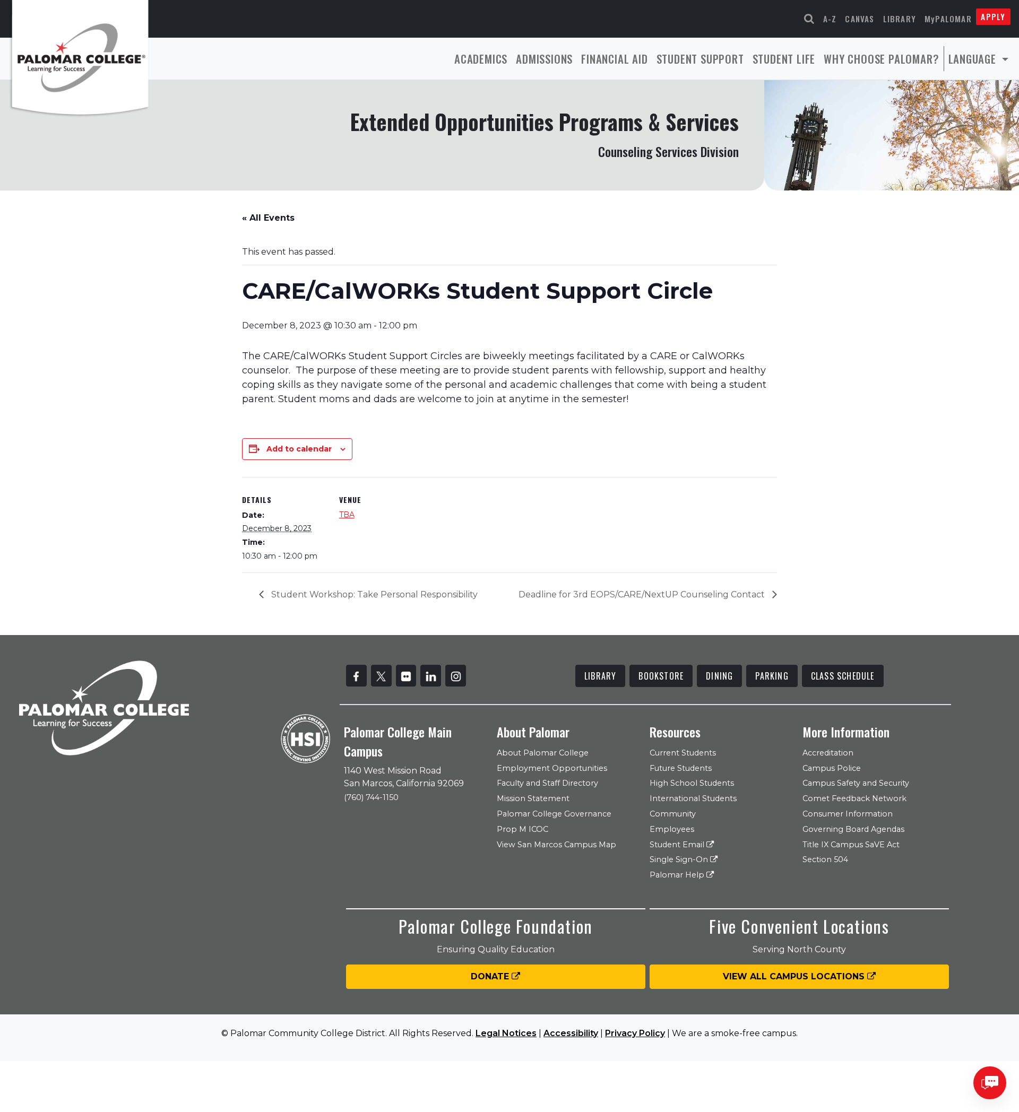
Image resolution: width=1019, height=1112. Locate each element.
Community (673, 814)
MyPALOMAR (948, 18)
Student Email (678, 844)
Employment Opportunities (552, 768)
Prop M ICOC (522, 829)
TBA (347, 514)
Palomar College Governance (554, 814)
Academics (480, 58)
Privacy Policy (635, 1033)
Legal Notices (506, 1033)
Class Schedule (843, 676)
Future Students (681, 768)
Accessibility (570, 1033)
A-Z (830, 18)
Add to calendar (299, 449)
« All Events (268, 218)
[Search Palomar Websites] (809, 18)
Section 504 (825, 859)
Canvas (859, 18)
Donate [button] (491, 976)
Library (899, 18)
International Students (693, 798)
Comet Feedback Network (854, 798)
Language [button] (973, 58)
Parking (771, 676)
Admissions (544, 58)
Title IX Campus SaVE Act (851, 844)
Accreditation (827, 753)
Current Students (683, 753)
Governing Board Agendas (853, 829)
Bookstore (661, 676)
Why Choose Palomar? (881, 58)
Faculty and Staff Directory (547, 783)
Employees (672, 829)
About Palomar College (543, 753)
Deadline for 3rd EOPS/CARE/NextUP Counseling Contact (643, 594)
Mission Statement (533, 798)
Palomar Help (678, 875)
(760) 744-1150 (371, 797)
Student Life (784, 58)
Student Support (700, 58)
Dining (719, 676)
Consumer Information (847, 814)
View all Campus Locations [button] (795, 976)
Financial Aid (614, 58)
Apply (993, 16)
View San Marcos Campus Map (556, 844)
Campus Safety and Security (855, 783)
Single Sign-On (680, 859)
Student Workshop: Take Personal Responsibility (373, 594)
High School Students (692, 783)
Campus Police (831, 768)
